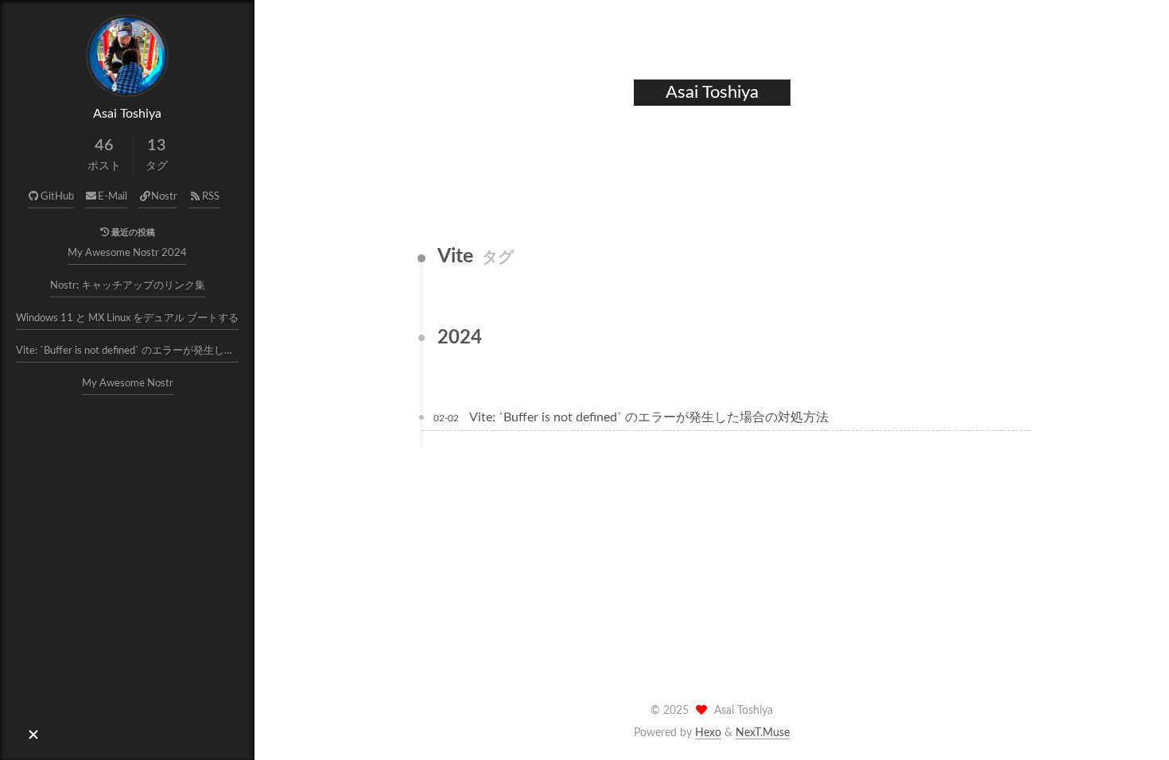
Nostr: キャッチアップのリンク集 (127, 286)
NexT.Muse (763, 733)
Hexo (708, 733)
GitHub (57, 197)
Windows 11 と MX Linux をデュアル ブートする (127, 318)
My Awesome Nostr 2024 (127, 253)
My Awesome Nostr (127, 383)
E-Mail (112, 197)
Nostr (164, 197)
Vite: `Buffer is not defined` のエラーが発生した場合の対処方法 (127, 351)
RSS (210, 197)
